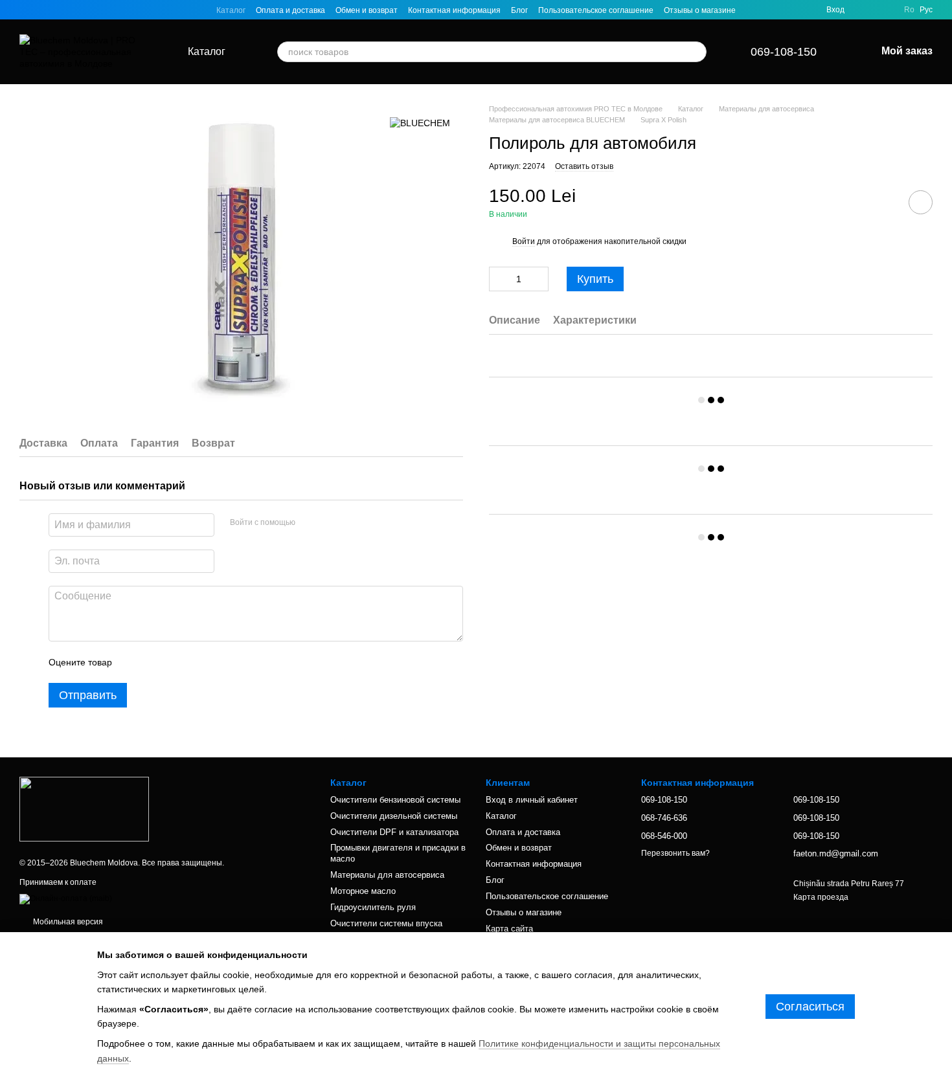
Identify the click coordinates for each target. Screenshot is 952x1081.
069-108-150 (784, 52)
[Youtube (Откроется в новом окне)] (71, 10)
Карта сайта (509, 928)
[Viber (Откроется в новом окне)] (102, 10)
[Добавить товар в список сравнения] (884, 202)
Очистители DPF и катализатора (394, 832)
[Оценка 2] (154, 662)
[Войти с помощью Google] (330, 523)
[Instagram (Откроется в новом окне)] (24, 10)
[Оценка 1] (133, 662)
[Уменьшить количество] (499, 279)
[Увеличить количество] (539, 279)
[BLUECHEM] (420, 122)
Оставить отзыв (584, 166)
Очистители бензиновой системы (395, 800)
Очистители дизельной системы (393, 816)
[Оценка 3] (174, 662)
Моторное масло (363, 891)
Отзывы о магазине (700, 10)
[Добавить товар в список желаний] (921, 202)
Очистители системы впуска (386, 923)
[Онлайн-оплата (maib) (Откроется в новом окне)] (65, 898)
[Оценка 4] (195, 662)
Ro (909, 10)
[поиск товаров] (696, 51)
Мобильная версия (67, 921)
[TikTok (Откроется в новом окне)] (40, 10)
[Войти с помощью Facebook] (309, 523)
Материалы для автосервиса (387, 875)
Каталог (230, 10)
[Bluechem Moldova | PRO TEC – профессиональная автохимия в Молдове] (84, 808)
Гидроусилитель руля (373, 907)
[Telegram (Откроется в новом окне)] (87, 10)
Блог (519, 10)
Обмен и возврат (366, 10)
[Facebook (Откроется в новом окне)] (56, 10)
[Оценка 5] (216, 662)
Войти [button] (523, 241)
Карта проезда (820, 897)
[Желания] (862, 10)
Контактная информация (454, 10)
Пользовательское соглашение (595, 10)
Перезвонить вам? (675, 853)
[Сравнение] (886, 10)
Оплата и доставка (290, 10)
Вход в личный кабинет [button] (532, 800)
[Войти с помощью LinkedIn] (351, 523)
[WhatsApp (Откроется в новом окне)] (118, 10)
